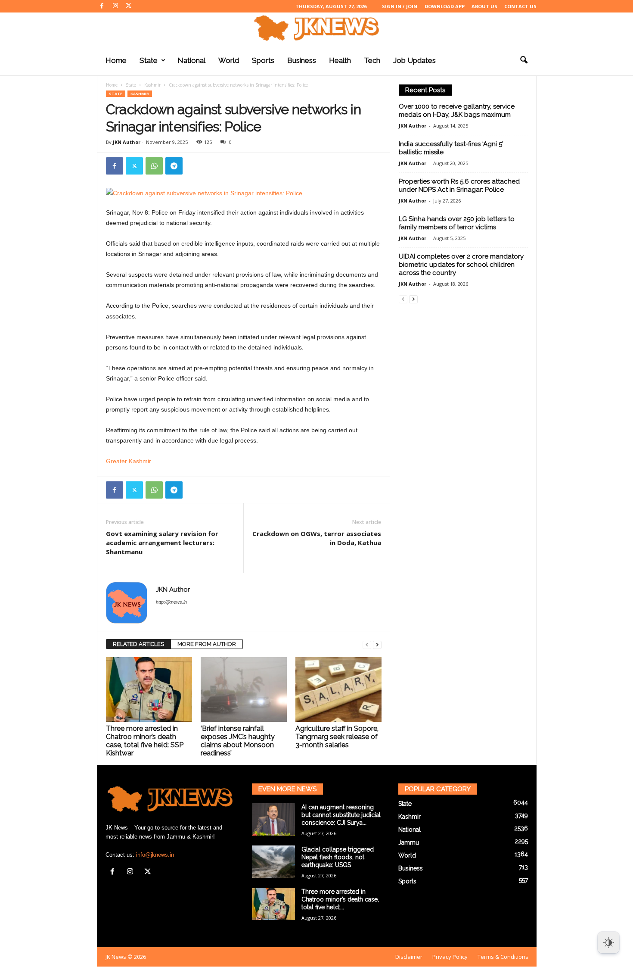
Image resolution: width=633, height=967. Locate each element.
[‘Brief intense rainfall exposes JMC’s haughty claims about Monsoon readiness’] (244, 689)
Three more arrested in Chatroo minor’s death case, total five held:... (340, 899)
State (149, 60)
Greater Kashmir (128, 461)
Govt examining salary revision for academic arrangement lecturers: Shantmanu (162, 542)
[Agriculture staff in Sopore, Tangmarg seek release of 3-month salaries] (338, 689)
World (228, 60)
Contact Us (520, 6)
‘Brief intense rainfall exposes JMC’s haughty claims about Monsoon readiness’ (238, 740)
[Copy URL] (193, 166)
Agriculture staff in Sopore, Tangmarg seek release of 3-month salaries (337, 736)
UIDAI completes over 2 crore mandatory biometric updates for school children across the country (461, 265)
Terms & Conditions (503, 957)
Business (301, 60)
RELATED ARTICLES (138, 644)
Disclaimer (408, 957)
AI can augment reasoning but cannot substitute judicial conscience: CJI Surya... (341, 815)
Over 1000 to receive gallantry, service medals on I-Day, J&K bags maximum (457, 111)
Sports (263, 60)
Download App (445, 6)
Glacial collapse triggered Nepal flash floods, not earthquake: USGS (337, 857)
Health (340, 60)
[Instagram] (115, 6)
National (191, 60)
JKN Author (126, 142)
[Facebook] (102, 6)
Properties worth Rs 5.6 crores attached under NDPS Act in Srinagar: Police (459, 185)
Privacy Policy (450, 957)
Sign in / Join (399, 6)
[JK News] (316, 28)
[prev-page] (367, 644)
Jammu (408, 842)
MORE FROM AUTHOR (206, 644)
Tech (372, 60)
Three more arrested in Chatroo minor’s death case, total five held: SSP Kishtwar (144, 740)
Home (116, 60)
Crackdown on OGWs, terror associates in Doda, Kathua (316, 538)
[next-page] (377, 644)
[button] (523, 60)
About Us (484, 6)
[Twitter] (129, 6)
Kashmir (152, 85)
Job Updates (414, 60)
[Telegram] (174, 166)
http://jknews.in (171, 602)
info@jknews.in (155, 855)
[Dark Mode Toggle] (608, 942)
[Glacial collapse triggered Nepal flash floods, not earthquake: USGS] (273, 861)
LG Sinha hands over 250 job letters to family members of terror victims (457, 223)
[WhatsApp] (154, 166)
